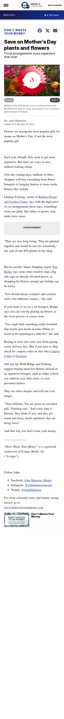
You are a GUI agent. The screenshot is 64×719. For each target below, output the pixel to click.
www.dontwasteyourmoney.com (23, 507)
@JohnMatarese (31, 490)
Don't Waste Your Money (15, 31)
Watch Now (54, 5)
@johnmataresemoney (38, 485)
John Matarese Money (38, 480)
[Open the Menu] (6, 5)
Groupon (21, 356)
